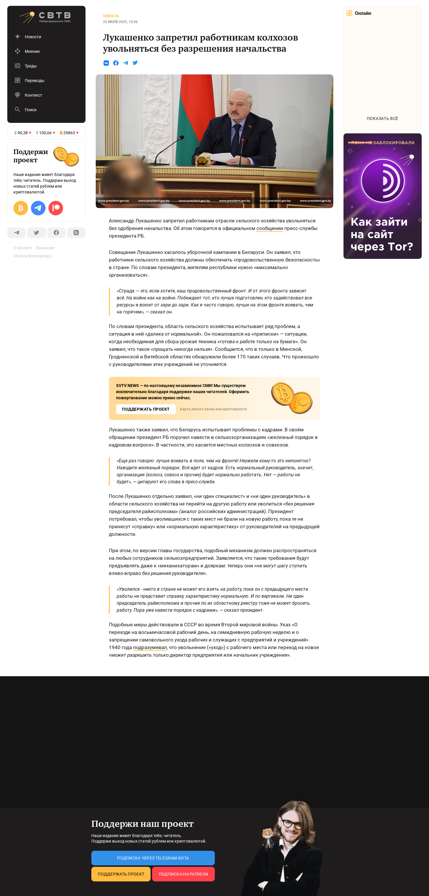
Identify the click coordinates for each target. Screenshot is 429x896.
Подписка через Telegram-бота (153, 858)
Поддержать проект (121, 874)
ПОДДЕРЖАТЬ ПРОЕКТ (146, 409)
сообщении (270, 228)
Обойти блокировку (32, 256)
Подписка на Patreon (183, 874)
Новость (111, 16)
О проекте (22, 247)
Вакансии (45, 247)
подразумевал (150, 647)
